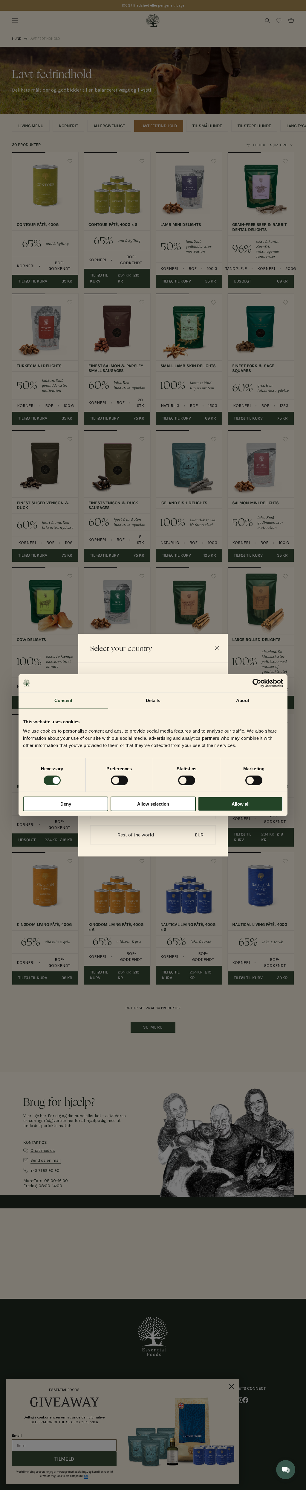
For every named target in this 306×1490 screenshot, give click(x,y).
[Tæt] (217, 647)
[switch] (119, 780)
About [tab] (242, 700)
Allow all (241, 803)
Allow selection (153, 803)
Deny (65, 803)
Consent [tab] (63, 700)
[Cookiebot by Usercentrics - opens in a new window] (257, 682)
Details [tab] (153, 700)
